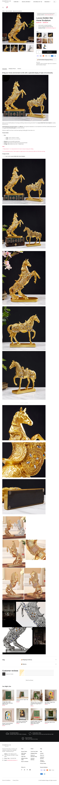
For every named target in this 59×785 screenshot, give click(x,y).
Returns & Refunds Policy (34, 756)
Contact (41, 753)
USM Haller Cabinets (23, 754)
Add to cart (49, 52)
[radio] (39, 35)
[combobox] (55, 2)
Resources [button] (47, 1)
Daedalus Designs (42, 64)
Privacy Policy (43, 763)
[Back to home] (6, 1)
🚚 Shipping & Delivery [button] (26, 659)
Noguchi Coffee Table (24, 759)
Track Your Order (34, 751)
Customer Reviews (42, 758)
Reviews (19, 68)
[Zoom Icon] (18, 28)
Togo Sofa (23, 756)
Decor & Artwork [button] (26, 1)
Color (37, 31)
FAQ (41, 751)
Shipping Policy (34, 753)
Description (4, 68)
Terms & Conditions (42, 761)
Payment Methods (32, 759)
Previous (2, 48)
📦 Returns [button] (23, 664)
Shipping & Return (12, 68)
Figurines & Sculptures (52, 63)
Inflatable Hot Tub (37, 1)
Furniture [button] (16, 1)
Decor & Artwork (44, 63)
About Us (42, 755)
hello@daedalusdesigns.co (51, 27)
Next (33, 48)
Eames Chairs (24, 751)
